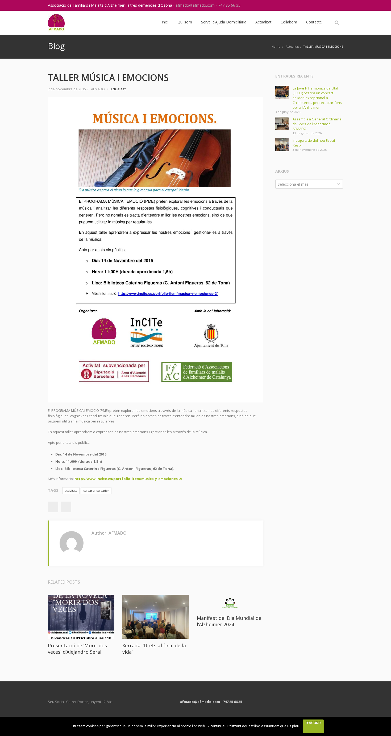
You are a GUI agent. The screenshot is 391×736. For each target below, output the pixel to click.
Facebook (53, 507)
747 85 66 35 (229, 5)
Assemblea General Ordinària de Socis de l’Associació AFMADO (317, 124)
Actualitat (292, 46)
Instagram (326, 5)
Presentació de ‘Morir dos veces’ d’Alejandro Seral (77, 648)
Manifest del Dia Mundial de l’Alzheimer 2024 (229, 621)
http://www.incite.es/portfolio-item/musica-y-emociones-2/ (128, 478)
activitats (71, 491)
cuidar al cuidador (96, 491)
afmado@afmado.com (196, 5)
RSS (337, 5)
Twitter (66, 507)
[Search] (336, 22)
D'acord (313, 723)
